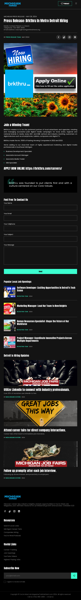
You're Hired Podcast (12, 536)
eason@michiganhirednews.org (27, 29)
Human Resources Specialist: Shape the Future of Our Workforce (43, 322)
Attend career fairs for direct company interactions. (35, 430)
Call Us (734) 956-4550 (36, 597)
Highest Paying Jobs (12, 560)
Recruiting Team (22, 296)
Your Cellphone (9, 224)
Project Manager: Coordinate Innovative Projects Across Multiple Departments (44, 339)
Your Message (9, 245)
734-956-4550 (19, 28)
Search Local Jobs (11, 526)
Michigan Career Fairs (13, 529)
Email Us (50, 597)
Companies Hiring (11, 532)
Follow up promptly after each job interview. (30, 470)
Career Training (10, 550)
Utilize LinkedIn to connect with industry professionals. (37, 389)
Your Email (7, 213)
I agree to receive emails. (16, 582)
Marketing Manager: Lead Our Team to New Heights (42, 306)
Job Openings (9, 553)
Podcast (66, 3)
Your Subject (8, 234)
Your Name (8, 203)
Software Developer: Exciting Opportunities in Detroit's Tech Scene (46, 289)
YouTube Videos (10, 556)
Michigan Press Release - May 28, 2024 (20, 16)
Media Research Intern (13, 397)
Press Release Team (13, 37)
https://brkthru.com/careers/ (44, 168)
